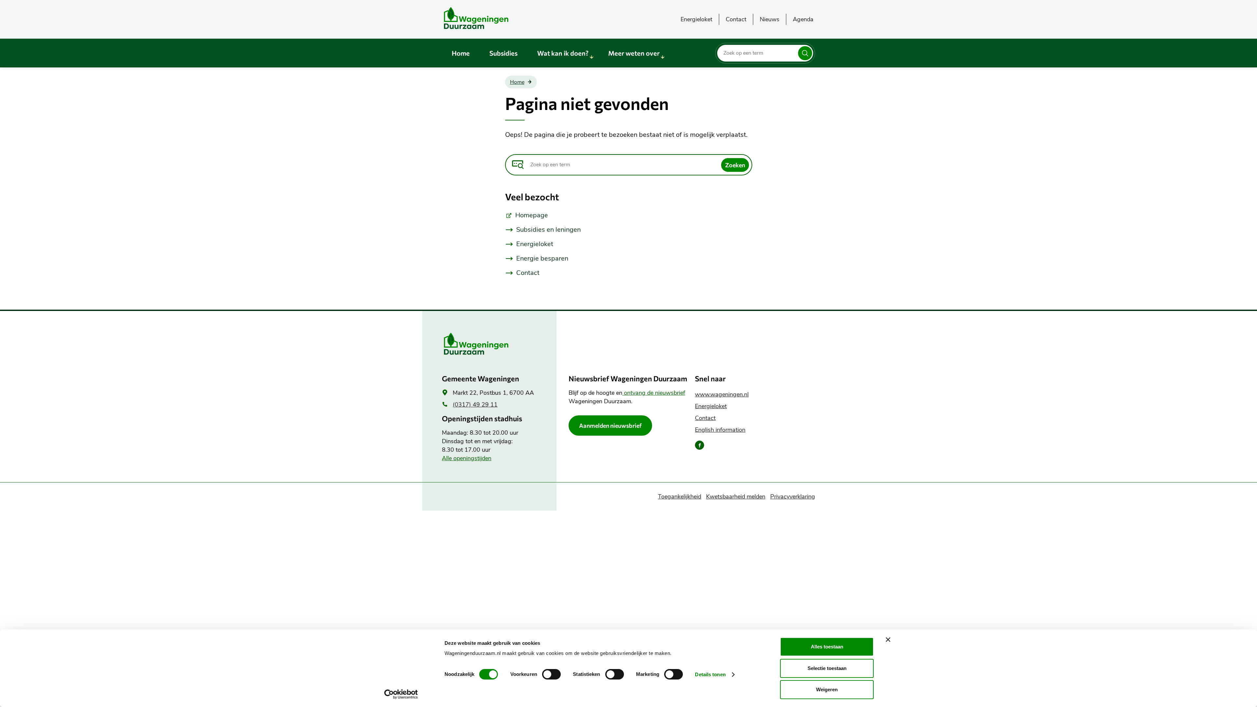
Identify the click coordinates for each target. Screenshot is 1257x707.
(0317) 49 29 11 (475, 404)
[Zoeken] (805, 53)
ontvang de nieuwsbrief (653, 393)
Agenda (803, 19)
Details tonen (710, 674)
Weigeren (827, 689)
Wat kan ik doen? (563, 53)
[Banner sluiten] (888, 639)
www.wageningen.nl (722, 394)
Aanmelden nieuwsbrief (610, 425)
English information (720, 430)
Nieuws (769, 19)
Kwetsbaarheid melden (735, 496)
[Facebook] (699, 445)
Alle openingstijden (466, 458)
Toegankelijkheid (679, 496)
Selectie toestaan (827, 668)
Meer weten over (634, 53)
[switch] (551, 674)
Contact (736, 19)
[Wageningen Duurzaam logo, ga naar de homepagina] (491, 18)
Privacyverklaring (792, 496)
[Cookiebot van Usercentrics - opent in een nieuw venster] (401, 694)
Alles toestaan (827, 646)
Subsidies (503, 53)
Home (461, 53)
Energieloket (696, 19)
